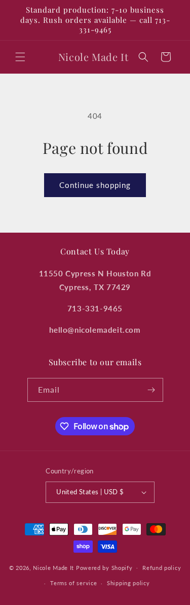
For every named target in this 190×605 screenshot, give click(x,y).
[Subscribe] (151, 390)
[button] (20, 57)
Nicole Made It (53, 567)
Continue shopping (95, 184)
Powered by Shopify (104, 567)
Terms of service (73, 583)
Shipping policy (128, 583)
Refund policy (161, 567)
